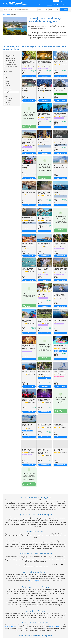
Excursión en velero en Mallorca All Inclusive (60, 140)
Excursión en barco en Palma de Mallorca (44, 244)
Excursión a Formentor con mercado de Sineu (28, 372)
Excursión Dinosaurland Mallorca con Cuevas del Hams (60, 270)
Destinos (9, 14)
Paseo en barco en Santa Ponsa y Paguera (60, 89)
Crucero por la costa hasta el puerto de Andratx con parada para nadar (59, 295)
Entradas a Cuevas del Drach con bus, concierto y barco (44, 62)
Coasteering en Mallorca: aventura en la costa (28, 218)
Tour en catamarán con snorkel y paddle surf (60, 372)
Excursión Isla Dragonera (26, 89)
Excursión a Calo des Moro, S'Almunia (43, 218)
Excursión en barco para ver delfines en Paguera (44, 89)
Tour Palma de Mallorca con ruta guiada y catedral (28, 320)
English (61, 1)
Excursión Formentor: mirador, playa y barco (60, 319)
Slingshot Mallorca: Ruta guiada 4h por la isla (28, 399)
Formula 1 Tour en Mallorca (27, 166)
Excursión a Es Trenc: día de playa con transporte (60, 166)
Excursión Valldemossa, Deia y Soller (60, 61)
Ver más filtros (7, 68)
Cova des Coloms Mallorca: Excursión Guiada (43, 141)
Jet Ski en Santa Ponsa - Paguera (60, 191)
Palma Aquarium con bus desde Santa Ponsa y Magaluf (44, 114)
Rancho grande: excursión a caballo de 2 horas (44, 320)
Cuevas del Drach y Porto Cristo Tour (27, 450)
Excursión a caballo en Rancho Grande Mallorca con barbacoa (44, 192)
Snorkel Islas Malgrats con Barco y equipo (28, 269)
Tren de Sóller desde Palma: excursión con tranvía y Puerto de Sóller (28, 142)
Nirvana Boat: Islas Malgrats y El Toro (59, 425)
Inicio (4, 14)
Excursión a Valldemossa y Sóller (60, 244)
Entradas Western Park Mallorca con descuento (60, 346)
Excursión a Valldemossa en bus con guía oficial (44, 425)
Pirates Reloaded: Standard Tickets (58, 450)
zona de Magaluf (34, 580)
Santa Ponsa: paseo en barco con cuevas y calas (28, 191)
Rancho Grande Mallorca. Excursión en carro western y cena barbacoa (44, 451)
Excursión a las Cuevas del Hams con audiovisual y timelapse (28, 347)
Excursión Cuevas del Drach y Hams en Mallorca (43, 270)
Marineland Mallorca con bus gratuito (60, 113)
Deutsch (67, 1)
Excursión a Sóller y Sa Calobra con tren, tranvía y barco (29, 62)
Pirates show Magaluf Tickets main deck (44, 399)
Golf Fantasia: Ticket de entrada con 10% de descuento (44, 373)
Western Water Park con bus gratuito (44, 293)
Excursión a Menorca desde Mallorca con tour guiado (28, 245)
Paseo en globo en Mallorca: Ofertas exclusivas (27, 426)
